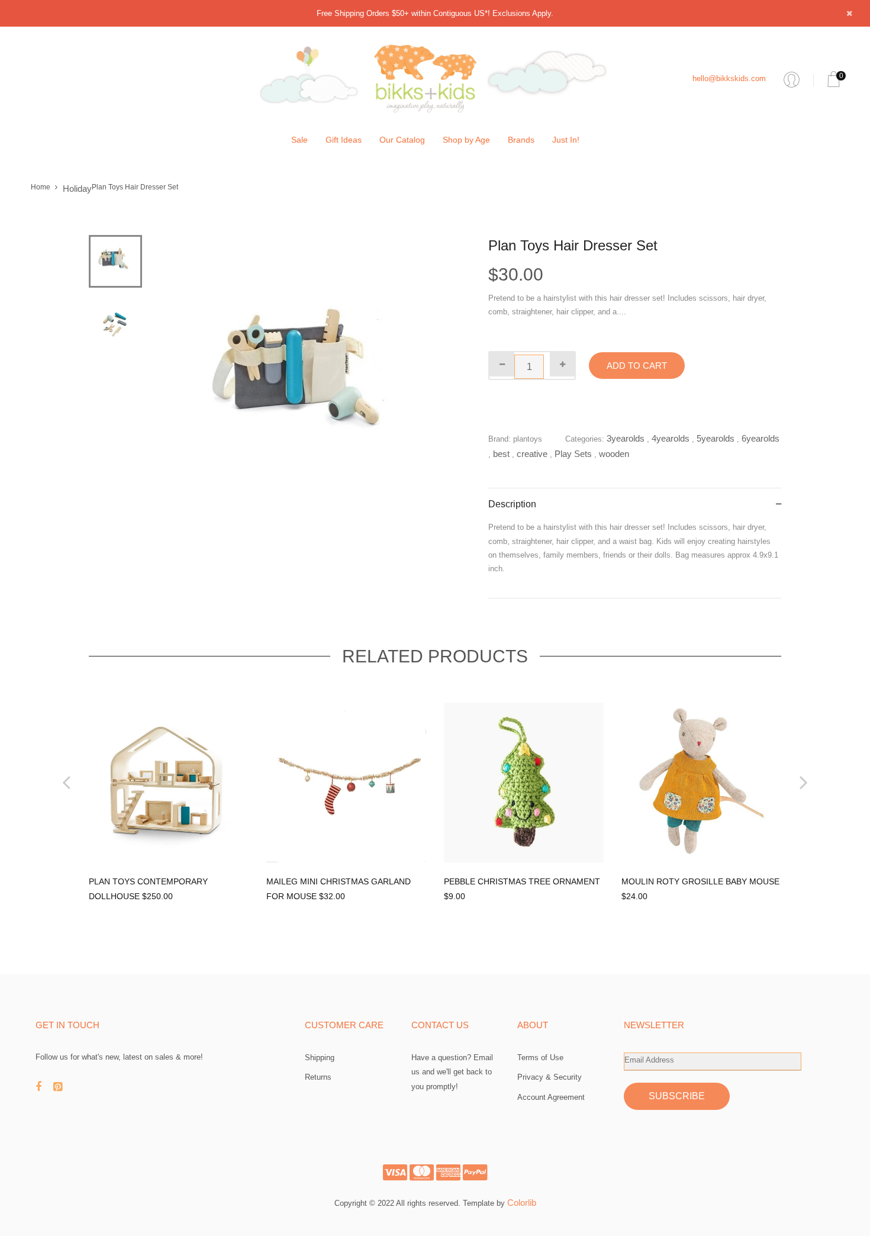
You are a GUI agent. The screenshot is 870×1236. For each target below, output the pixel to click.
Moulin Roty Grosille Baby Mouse (700, 881)
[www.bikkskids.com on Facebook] (44, 1087)
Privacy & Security (549, 1077)
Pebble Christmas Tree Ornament (522, 881)
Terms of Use (540, 1057)
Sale (299, 139)
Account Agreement (551, 1097)
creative (532, 454)
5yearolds (715, 438)
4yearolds (670, 438)
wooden (614, 454)
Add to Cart (637, 365)
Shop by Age (466, 139)
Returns (318, 1077)
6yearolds (760, 438)
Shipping (319, 1057)
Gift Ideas (344, 139)
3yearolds (626, 438)
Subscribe (677, 1096)
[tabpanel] (308, 383)
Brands (521, 139)
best (501, 454)
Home (40, 187)
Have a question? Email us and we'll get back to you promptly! (452, 1072)
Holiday (77, 189)
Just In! (565, 139)
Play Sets (573, 454)
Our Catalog (402, 139)
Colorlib (521, 1203)
